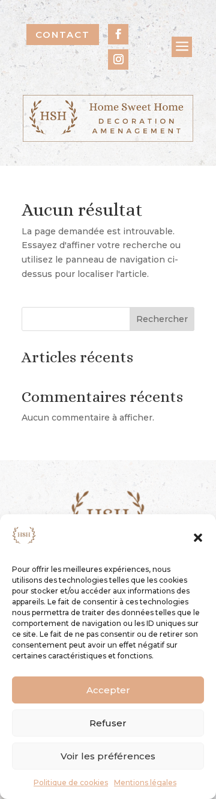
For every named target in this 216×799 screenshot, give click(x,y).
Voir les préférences (108, 756)
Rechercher (162, 319)
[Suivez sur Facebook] (118, 34)
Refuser (108, 723)
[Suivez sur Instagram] (118, 59)
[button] (198, 538)
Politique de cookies (71, 782)
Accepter (108, 690)
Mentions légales (145, 782)
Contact (62, 34)
